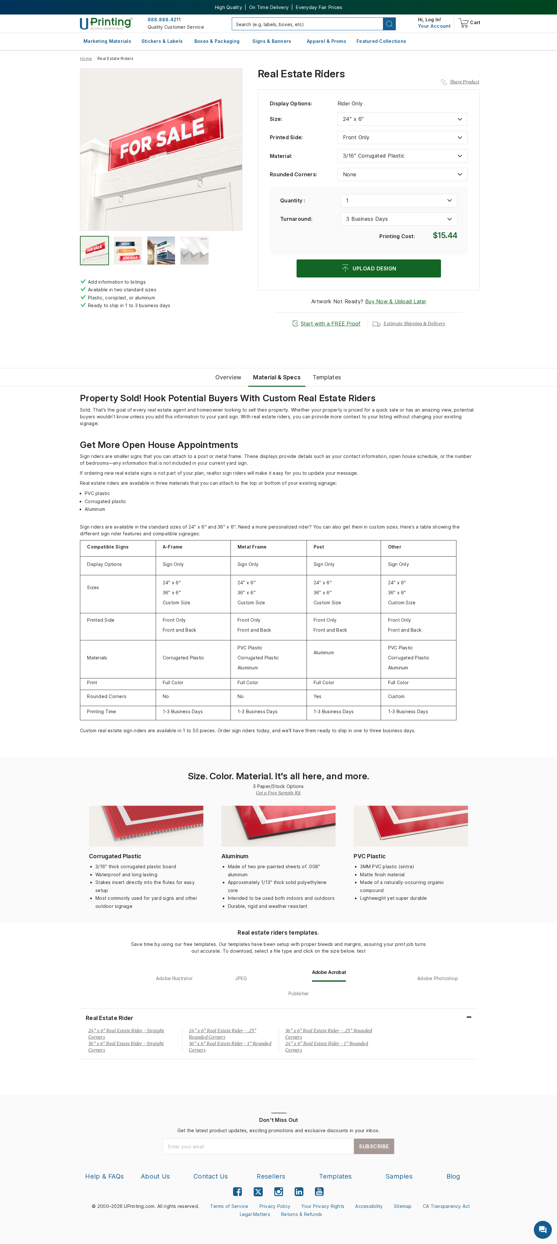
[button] (389, 23)
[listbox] (402, 119)
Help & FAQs (104, 1176)
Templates (335, 1176)
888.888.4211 (164, 19)
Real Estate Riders (301, 74)
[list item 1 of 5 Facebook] (237, 1191)
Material (281, 156)
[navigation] (434, 26)
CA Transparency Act (446, 1206)
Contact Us (210, 1176)
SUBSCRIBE (374, 1146)
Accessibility (369, 1206)
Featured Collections (381, 41)
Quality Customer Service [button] (176, 27)
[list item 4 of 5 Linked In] (299, 1191)
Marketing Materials (107, 41)
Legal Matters (255, 1214)
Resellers (271, 1176)
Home (86, 58)
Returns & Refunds (301, 1214)
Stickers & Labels (162, 41)
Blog (453, 1176)
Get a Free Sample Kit (278, 793)
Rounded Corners (293, 174)
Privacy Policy (275, 1206)
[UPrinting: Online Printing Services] (106, 23)
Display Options (291, 103)
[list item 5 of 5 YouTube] (319, 1191)
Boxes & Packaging (216, 41)
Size (276, 119)
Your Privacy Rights (322, 1206)
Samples (399, 1176)
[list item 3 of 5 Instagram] (278, 1191)
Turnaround (296, 219)
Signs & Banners (271, 41)
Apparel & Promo (326, 41)
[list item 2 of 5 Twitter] (258, 1192)
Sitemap (403, 1206)
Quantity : (292, 200)
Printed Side (286, 137)
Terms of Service (229, 1206)
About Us (155, 1176)
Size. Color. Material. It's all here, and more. (278, 776)
